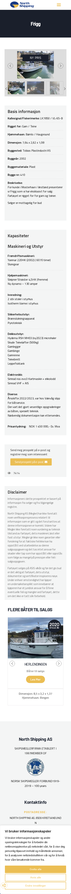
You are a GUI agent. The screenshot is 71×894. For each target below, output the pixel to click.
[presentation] (10, 66)
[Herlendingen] (35, 637)
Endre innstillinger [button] (35, 885)
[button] (31, 461)
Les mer (35, 679)
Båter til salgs (35, 671)
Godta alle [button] (36, 869)
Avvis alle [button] (35, 877)
